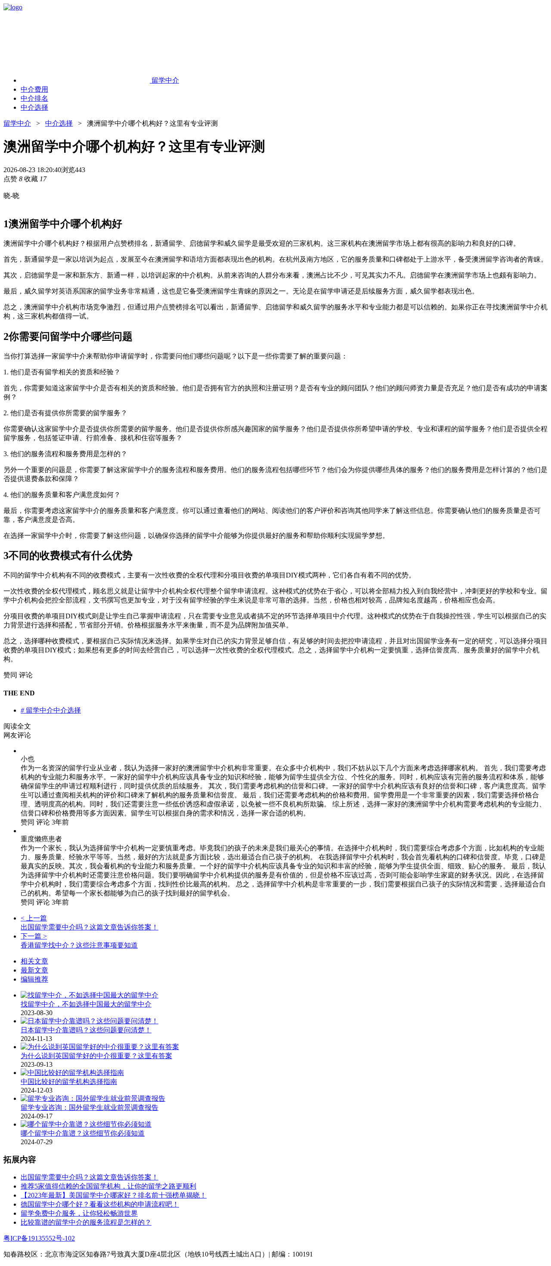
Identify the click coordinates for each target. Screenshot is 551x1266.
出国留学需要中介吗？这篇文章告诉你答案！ (89, 1177)
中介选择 (59, 123)
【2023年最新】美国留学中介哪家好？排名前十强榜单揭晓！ (114, 1195)
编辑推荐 (34, 979)
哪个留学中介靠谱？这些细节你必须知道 (83, 1133)
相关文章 (34, 961)
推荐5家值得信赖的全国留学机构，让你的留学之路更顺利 (108, 1186)
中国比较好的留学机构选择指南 (69, 1081)
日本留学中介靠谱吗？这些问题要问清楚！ (86, 1030)
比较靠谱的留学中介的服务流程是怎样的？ (86, 1222)
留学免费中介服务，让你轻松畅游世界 (79, 1213)
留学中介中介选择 (51, 710)
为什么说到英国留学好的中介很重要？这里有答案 (96, 1055)
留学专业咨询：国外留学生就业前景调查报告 (89, 1107)
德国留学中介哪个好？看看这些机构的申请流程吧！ (100, 1204)
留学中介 (17, 123)
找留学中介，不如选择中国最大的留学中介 (86, 1004)
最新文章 (34, 970)
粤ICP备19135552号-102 (39, 1238)
